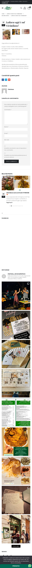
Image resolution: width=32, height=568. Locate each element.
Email (6, 133)
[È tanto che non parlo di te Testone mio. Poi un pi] (16, 354)
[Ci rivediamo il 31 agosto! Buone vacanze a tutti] (16, 325)
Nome (6, 127)
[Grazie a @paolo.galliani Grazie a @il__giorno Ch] (16, 383)
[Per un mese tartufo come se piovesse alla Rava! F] (16, 471)
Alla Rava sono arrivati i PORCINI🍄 (17, 193)
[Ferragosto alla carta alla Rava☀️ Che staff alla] (16, 412)
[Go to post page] (16, 183)
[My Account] (24, 8)
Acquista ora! (5, 2)
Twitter (7, 555)
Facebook (3, 80)
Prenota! (16, 566)
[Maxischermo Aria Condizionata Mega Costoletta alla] (16, 441)
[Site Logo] (8, 8)
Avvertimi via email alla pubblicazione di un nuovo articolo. (15, 156)
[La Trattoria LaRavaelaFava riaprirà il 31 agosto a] (16, 296)
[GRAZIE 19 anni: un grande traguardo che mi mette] (16, 500)
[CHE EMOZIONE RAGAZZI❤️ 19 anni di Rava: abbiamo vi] (16, 529)
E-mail (9, 80)
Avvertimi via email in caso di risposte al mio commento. (15, 149)
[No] (30, 562)
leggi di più (9, 202)
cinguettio (6, 80)
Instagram (11, 555)
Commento (7, 109)
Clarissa (11, 89)
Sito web (6, 140)
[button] (3, 8)
